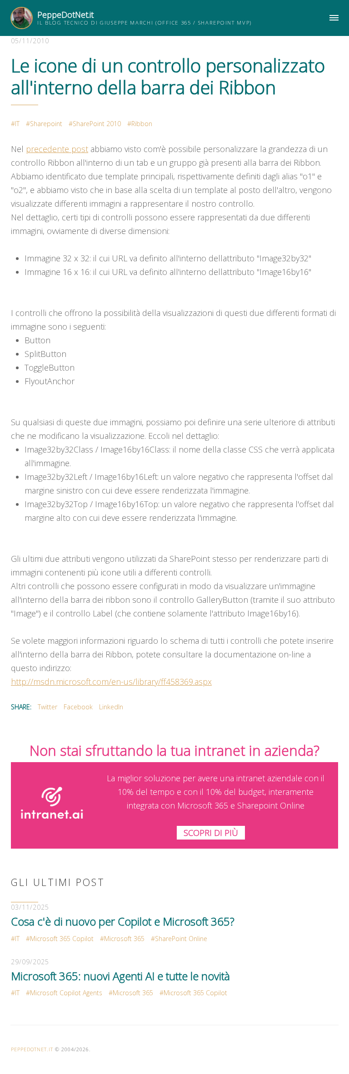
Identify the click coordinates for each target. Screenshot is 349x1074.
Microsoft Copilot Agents (66, 992)
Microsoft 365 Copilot (62, 938)
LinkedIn (111, 706)
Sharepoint (46, 123)
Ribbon (141, 123)
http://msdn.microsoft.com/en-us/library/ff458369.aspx (111, 681)
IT (17, 123)
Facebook (78, 706)
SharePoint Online (181, 938)
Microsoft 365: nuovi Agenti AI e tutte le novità (120, 975)
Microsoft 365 (124, 938)
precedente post (57, 148)
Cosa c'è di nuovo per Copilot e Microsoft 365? (122, 921)
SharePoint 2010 (97, 123)
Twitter (47, 706)
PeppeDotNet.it (65, 14)
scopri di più (211, 832)
